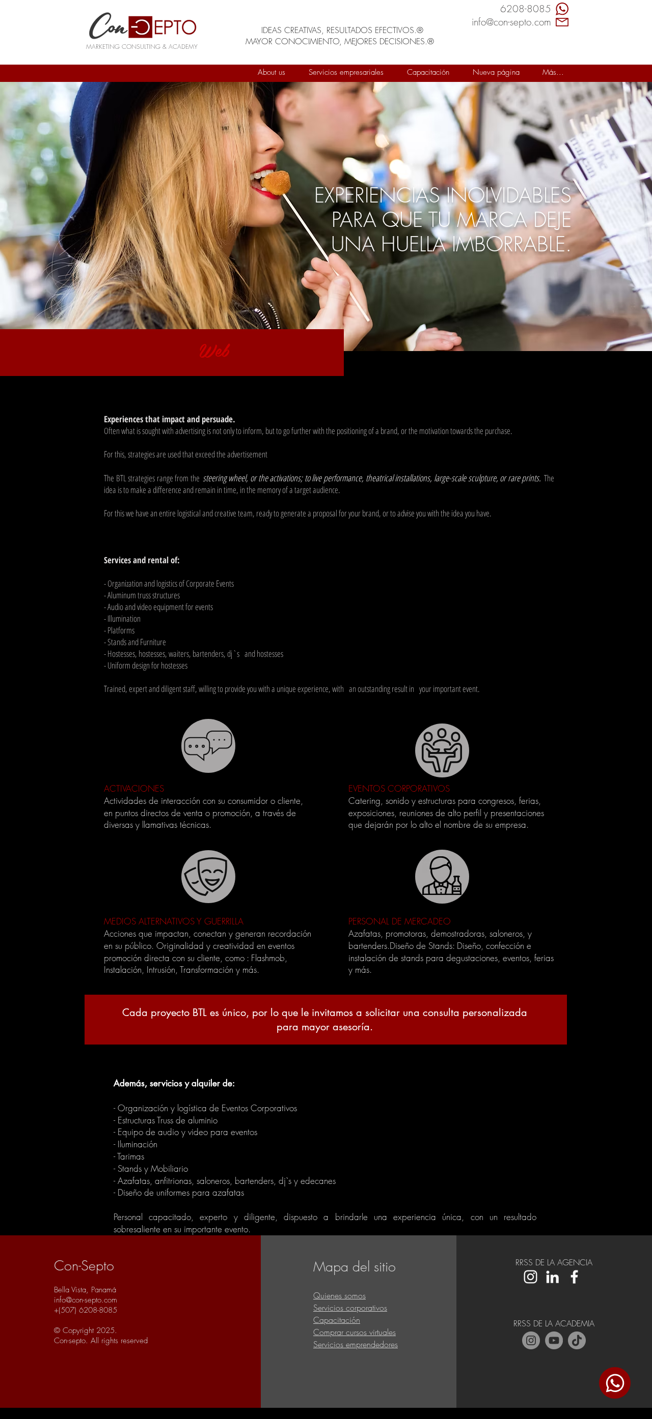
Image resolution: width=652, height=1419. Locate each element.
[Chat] (615, 1383)
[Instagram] (531, 1340)
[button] (346, 72)
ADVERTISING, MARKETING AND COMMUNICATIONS (336, 6)
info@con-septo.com (85, 1300)
